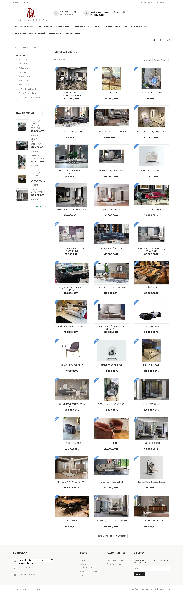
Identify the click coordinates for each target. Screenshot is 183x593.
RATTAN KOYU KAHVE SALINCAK (38, 157)
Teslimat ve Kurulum (115, 560)
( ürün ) (166, 40)
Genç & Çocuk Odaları (27, 93)
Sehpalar (22, 72)
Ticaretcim (145, 589)
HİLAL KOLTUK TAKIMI (151, 365)
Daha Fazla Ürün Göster (112, 535)
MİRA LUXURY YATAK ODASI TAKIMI (71, 482)
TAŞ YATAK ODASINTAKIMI (111, 209)
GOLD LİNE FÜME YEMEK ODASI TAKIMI (71, 405)
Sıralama (147, 60)
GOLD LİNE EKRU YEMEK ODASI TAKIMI (72, 172)
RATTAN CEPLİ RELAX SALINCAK (151, 482)
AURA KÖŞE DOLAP (151, 404)
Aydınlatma (23, 60)
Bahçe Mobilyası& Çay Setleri (30, 97)
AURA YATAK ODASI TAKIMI (36, 190)
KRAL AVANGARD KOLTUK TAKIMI (112, 131)
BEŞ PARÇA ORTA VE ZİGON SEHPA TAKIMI (37, 175)
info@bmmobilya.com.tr (29, 574)
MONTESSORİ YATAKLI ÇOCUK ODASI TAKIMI (72, 249)
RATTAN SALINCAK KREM (151, 92)
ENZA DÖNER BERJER (72, 443)
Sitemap (83, 575)
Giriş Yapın (163, 2)
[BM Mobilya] (31, 14)
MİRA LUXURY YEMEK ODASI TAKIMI (72, 209)
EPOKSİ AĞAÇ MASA (151, 287)
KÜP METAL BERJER (112, 92)
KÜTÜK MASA (71, 520)
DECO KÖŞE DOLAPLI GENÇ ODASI (111, 520)
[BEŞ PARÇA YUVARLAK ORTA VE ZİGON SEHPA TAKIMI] (22, 127)
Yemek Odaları (24, 84)
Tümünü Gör (40, 206)
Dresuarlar (23, 64)
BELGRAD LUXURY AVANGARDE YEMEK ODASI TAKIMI (72, 94)
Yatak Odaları (24, 80)
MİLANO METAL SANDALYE (72, 365)
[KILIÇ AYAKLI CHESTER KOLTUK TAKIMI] (22, 145)
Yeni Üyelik (147, 2)
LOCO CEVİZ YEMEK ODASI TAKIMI (111, 287)
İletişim (26, 2)
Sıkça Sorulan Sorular (88, 571)
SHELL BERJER (111, 443)
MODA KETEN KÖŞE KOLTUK (112, 248)
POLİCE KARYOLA (151, 326)
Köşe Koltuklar (24, 76)
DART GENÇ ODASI (151, 443)
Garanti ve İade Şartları (116, 564)
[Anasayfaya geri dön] (15, 47)
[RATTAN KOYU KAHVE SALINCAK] (22, 162)
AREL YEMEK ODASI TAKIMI (151, 520)
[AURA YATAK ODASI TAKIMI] (22, 196)
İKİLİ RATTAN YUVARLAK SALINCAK (151, 170)
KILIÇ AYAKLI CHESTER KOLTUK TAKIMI (37, 141)
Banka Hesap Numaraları (90, 568)
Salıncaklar (23, 101)
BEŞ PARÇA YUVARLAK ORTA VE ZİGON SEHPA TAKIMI (37, 124)
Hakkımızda (17, 2)
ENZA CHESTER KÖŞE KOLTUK (71, 131)
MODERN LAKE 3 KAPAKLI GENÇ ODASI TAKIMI (111, 327)
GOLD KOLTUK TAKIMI (151, 209)
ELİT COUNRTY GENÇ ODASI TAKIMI (151, 131)
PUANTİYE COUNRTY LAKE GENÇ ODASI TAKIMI (151, 249)
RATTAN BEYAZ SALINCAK (111, 365)
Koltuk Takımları (25, 68)
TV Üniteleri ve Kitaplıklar (28, 89)
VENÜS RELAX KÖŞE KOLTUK (111, 482)
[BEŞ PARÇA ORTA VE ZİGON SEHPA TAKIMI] (22, 179)
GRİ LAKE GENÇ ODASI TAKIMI (111, 170)
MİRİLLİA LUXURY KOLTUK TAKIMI (71, 326)
